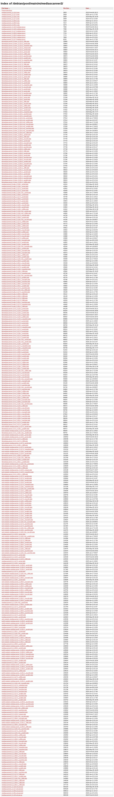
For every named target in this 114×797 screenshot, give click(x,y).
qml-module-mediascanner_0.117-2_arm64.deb (17, 478)
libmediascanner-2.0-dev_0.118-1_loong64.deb (17, 116)
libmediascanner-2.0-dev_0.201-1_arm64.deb (16, 172)
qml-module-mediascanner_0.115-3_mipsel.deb (17, 470)
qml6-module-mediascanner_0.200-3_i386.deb (16, 727)
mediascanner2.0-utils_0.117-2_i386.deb (15, 298)
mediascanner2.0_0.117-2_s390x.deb (14, 671)
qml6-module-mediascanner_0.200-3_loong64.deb (18, 656)
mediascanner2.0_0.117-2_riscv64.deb (14, 731)
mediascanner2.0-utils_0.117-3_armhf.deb (15, 197)
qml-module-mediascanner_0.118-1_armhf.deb (16, 451)
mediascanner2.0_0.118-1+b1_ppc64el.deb (15, 729)
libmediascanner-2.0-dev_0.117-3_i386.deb (15, 79)
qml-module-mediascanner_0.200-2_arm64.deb (17, 542)
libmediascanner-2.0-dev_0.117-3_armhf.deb (16, 83)
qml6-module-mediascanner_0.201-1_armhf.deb (17, 569)
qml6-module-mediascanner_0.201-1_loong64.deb (18, 654)
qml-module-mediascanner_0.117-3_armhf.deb (16, 447)
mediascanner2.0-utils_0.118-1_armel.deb (15, 186)
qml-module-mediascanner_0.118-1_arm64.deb (17, 480)
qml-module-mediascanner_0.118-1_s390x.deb (17, 501)
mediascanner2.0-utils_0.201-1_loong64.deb (16, 279)
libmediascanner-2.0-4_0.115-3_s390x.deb (15, 317)
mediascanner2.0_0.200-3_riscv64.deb (14, 755)
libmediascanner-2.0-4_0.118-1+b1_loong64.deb (17, 379)
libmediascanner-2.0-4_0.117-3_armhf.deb (15, 331)
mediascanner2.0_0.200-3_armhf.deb (13, 627)
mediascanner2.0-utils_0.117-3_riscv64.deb (15, 236)
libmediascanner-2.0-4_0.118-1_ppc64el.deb (16, 395)
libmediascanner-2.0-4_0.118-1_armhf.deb (15, 333)
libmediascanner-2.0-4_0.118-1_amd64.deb (15, 428)
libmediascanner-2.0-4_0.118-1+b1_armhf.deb (16, 339)
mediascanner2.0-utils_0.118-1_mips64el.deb (16, 269)
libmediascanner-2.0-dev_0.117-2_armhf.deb (16, 62)
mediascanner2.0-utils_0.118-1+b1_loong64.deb (17, 246)
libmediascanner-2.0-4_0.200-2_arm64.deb (15, 356)
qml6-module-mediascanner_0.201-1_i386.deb (16, 722)
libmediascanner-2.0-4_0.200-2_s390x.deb (15, 391)
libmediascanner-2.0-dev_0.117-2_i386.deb (15, 64)
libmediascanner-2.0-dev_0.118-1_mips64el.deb (17, 112)
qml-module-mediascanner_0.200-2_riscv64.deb (17, 594)
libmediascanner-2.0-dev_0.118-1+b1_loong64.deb (18, 130)
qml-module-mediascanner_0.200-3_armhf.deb (16, 505)
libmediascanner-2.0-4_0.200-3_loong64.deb (16, 399)
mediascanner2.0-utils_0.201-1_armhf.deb (15, 203)
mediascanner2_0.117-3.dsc (11, 14)
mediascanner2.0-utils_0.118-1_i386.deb (15, 271)
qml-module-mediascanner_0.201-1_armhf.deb (16, 509)
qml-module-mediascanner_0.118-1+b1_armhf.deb (18, 464)
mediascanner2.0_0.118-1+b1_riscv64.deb (15, 716)
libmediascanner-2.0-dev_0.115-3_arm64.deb (16, 50)
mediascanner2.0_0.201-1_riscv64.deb (14, 764)
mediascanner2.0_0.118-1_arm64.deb (14, 617)
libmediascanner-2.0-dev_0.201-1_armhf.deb (16, 174)
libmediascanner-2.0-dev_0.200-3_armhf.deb (16, 155)
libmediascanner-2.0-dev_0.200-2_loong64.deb (17, 143)
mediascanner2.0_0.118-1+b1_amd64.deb (15, 733)
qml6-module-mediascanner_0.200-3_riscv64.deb (17, 666)
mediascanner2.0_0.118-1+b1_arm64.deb (15, 633)
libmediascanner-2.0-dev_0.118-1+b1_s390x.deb (17, 122)
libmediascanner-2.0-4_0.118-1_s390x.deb (15, 366)
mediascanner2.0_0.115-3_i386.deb (13, 751)
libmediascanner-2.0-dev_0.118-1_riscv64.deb (16, 103)
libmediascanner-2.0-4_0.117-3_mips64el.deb (16, 346)
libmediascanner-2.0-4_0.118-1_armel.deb (15, 325)
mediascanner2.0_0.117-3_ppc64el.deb (14, 691)
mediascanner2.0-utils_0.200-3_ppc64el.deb (16, 283)
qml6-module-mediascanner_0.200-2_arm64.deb (17, 621)
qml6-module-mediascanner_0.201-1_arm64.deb (17, 629)
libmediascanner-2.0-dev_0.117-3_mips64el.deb (17, 85)
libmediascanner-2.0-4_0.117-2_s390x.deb (15, 362)
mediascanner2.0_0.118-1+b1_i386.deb (14, 778)
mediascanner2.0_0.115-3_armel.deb (13, 534)
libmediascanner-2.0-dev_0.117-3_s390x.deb (16, 81)
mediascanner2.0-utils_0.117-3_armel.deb (15, 201)
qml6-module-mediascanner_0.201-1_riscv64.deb (17, 673)
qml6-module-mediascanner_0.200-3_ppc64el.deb (18, 704)
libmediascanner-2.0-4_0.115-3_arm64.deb (15, 312)
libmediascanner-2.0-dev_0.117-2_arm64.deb (16, 66)
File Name (5, 8)
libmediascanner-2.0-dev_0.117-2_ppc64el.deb (17, 68)
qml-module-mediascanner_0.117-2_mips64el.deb (17, 449)
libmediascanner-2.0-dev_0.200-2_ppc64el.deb (17, 147)
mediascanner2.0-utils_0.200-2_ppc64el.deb (16, 281)
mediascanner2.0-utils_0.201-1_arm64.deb (15, 248)
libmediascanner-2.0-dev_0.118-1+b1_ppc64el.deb (18, 128)
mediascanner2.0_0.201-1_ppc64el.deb (14, 772)
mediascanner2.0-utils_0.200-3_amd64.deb (15, 261)
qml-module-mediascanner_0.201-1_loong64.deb (17, 588)
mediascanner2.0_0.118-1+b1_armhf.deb (15, 602)
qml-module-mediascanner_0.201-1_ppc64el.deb (17, 619)
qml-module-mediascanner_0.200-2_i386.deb (16, 640)
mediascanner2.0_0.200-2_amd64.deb (14, 768)
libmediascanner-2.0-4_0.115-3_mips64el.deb (16, 319)
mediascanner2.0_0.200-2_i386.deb (13, 782)
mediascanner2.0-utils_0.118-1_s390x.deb (15, 209)
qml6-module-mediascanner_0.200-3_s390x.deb (17, 646)
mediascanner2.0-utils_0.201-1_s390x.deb (15, 255)
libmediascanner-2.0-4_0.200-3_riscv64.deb (16, 410)
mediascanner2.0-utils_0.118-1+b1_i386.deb (16, 290)
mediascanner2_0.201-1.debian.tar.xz (13, 37)
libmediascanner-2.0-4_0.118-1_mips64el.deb (16, 348)
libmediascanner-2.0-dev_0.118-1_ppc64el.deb (17, 114)
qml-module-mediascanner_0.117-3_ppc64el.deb (17, 526)
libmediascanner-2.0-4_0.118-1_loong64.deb (16, 381)
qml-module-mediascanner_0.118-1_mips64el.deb (17, 486)
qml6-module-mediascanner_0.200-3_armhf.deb (17, 567)
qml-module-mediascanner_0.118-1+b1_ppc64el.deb (18, 553)
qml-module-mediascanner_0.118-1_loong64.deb (17, 520)
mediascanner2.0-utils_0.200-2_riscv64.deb (15, 230)
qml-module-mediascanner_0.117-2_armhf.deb (16, 443)
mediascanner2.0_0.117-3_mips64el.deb (15, 747)
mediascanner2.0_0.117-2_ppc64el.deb (14, 689)
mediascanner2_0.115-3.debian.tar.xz (13, 27)
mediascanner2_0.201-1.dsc (11, 25)
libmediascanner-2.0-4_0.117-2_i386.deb (15, 441)
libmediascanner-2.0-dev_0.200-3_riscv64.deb (16, 159)
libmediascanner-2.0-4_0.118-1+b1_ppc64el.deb (17, 404)
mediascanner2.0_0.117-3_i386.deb (13, 774)
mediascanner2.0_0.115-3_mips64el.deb (15, 712)
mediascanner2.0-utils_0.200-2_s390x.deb (15, 226)
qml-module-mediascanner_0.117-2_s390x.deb (17, 497)
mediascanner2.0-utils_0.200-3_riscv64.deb (15, 234)
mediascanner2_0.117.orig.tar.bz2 (12, 789)
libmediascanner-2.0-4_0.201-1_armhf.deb (15, 360)
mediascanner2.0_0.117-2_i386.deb (13, 762)
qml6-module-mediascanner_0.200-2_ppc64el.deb (18, 702)
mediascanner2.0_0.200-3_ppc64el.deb (14, 760)
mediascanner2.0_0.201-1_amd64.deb (14, 776)
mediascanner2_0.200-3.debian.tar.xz (13, 35)
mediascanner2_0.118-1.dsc (11, 16)
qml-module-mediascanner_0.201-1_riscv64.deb (17, 598)
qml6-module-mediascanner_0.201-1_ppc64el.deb (18, 706)
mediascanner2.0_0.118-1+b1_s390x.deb (15, 708)
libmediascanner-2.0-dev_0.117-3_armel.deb (16, 91)
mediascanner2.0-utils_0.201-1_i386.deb (15, 306)
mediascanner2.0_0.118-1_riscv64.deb (14, 743)
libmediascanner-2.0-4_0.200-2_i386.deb (15, 468)
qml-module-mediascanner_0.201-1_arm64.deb (17, 546)
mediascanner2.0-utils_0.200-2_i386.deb (15, 294)
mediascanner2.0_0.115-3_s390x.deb (14, 635)
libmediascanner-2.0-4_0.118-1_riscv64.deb (15, 377)
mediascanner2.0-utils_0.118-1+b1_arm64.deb (16, 211)
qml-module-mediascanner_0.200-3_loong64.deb (17, 582)
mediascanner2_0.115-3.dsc (11, 12)
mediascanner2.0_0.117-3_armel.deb (13, 561)
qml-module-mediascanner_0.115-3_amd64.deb (17, 511)
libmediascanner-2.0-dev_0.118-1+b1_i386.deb (17, 132)
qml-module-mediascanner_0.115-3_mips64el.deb (17, 472)
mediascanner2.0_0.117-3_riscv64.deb (14, 737)
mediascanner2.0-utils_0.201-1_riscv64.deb (15, 263)
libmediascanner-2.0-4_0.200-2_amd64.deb (15, 459)
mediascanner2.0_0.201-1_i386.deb (13, 784)
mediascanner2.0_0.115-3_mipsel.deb (14, 714)
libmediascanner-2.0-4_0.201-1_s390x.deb (15, 397)
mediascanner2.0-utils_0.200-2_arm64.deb (15, 217)
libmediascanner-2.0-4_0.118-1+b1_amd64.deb (17, 433)
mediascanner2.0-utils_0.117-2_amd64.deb (15, 267)
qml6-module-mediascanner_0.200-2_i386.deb (16, 720)
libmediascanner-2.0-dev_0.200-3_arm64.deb (16, 153)
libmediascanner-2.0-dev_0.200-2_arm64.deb (16, 134)
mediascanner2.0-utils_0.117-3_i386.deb (15, 300)
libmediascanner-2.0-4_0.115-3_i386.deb (15, 406)
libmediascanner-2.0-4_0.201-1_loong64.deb (16, 412)
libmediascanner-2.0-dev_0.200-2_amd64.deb (16, 145)
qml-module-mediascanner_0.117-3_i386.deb (16, 540)
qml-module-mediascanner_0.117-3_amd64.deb (17, 517)
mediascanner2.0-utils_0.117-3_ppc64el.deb (16, 292)
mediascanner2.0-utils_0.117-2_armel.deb (15, 190)
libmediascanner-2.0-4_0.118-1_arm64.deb (15, 344)
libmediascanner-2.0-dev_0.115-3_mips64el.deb (17, 45)
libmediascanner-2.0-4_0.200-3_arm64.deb (15, 358)
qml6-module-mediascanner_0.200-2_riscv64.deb (17, 658)
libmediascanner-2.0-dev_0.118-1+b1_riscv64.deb (17, 124)
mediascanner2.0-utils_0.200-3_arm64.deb (15, 223)
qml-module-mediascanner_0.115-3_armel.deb (16, 437)
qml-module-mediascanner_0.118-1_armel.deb (16, 435)
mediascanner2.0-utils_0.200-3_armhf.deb (15, 199)
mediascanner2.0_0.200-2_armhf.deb (13, 625)
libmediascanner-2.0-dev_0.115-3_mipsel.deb (16, 47)
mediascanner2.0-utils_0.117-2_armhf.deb (15, 188)
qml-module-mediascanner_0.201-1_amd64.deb (17, 609)
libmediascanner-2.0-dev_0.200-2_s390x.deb (16, 149)
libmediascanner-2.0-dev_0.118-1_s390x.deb (16, 105)
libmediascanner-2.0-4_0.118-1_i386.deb (15, 445)
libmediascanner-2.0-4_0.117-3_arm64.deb (15, 337)
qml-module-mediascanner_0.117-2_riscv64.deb (17, 495)
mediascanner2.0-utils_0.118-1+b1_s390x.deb (16, 213)
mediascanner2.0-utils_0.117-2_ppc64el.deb (16, 288)
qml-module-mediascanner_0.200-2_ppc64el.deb (17, 613)
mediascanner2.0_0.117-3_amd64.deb (14, 698)
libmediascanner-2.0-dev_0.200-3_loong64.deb (17, 163)
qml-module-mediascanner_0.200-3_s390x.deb (17, 586)
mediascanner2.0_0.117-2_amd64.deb (14, 693)
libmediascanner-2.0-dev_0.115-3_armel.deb (16, 52)
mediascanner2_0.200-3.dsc (11, 23)
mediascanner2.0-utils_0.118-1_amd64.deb (15, 244)
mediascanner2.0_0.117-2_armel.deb (13, 555)
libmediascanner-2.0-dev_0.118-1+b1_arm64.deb (17, 120)
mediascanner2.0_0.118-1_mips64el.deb (15, 749)
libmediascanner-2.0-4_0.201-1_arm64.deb (15, 368)
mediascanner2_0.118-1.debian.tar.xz (13, 29)
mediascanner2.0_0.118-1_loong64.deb (14, 687)
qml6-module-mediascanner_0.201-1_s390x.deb (17, 664)
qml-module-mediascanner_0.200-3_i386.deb (16, 637)
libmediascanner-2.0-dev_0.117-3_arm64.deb (16, 89)
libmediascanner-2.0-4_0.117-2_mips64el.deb (16, 327)
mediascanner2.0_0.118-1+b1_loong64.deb (15, 683)
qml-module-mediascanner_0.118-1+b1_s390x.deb (18, 528)
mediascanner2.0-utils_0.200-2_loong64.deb (16, 250)
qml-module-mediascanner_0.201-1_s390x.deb (17, 590)
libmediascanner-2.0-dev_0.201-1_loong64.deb (17, 176)
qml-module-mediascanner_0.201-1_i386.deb (16, 642)
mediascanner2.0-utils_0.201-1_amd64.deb (15, 286)
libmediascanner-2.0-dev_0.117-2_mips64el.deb (17, 60)
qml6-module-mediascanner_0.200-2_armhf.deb (17, 565)
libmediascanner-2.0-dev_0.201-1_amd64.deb (16, 180)
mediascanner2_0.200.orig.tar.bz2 (12, 791)
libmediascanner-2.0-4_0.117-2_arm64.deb (15, 335)
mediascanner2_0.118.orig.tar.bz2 (12, 787)
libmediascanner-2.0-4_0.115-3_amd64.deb (15, 383)
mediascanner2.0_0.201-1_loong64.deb (14, 741)
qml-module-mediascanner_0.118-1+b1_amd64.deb (18, 536)
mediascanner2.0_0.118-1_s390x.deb (14, 679)
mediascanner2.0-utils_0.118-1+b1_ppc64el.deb (17, 275)
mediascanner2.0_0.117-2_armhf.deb (13, 571)
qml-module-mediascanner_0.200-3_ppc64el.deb (17, 611)
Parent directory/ (7, 10)
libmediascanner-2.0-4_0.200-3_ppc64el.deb (16, 418)
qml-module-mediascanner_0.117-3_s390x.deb (17, 493)
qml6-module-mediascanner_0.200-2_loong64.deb (18, 650)
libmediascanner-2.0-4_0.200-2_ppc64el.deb (16, 416)
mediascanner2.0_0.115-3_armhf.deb (13, 557)
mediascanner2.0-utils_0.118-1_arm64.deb (15, 207)
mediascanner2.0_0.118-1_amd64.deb (14, 700)
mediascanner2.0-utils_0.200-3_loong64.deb (16, 252)
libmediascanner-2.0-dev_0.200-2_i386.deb (15, 136)
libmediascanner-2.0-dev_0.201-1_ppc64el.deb (17, 178)
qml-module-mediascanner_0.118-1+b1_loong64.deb (18, 522)
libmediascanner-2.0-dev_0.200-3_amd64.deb (16, 161)
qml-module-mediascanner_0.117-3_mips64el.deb (17, 484)
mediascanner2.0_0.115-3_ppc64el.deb (14, 710)
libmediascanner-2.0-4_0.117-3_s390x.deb (15, 364)
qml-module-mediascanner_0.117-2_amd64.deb (17, 513)
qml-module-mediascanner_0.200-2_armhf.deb (16, 503)
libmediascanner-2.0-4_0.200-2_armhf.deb (15, 350)
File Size (66, 8)
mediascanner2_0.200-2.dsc (11, 21)
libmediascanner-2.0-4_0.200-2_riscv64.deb (16, 408)
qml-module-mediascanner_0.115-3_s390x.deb (17, 490)
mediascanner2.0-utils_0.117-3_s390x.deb (15, 238)
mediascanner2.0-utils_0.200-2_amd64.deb (15, 257)
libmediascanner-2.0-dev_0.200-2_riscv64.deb (16, 139)
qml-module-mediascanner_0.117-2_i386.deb (16, 538)
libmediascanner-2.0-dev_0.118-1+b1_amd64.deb (17, 126)
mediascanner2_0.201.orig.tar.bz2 (12, 793)
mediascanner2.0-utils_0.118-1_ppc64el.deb (16, 265)
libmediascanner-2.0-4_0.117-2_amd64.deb (15, 424)
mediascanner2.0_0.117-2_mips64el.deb (15, 685)
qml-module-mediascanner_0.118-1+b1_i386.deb (17, 573)
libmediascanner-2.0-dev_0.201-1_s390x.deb (16, 182)
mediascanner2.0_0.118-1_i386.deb (13, 770)
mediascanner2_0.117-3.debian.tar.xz (13, 39)
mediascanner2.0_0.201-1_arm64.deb (14, 662)
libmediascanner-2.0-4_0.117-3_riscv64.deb (15, 375)
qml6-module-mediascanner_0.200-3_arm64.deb (17, 623)
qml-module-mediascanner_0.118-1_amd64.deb (17, 515)
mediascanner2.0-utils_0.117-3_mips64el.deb (16, 304)
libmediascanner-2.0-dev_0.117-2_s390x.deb (16, 72)
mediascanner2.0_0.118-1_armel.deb (13, 563)
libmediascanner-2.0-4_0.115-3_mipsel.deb (15, 315)
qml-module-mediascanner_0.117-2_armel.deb (16, 426)
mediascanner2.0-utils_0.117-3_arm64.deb (15, 242)
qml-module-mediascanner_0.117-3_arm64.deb (17, 476)
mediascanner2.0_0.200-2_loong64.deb (14, 724)
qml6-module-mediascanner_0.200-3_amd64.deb (17, 675)
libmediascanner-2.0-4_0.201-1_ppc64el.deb (16, 420)
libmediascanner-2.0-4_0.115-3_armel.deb (15, 308)
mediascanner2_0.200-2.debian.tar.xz (13, 33)
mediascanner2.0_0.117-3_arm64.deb (14, 615)
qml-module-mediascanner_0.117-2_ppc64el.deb (17, 524)
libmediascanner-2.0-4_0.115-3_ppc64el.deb (16, 354)
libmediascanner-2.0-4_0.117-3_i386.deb (15, 439)
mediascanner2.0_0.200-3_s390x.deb (14, 739)
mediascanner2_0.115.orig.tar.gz (12, 795)
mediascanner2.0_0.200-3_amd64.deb (14, 766)
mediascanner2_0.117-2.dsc (11, 18)
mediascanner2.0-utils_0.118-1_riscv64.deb (15, 205)
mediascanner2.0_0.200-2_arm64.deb (14, 648)
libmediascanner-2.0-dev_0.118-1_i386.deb (15, 101)
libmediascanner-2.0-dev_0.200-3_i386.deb (15, 151)
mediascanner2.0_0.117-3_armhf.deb (13, 575)
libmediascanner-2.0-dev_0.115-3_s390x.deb (16, 54)
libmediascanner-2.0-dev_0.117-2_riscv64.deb (16, 70)
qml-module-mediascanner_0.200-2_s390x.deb (17, 584)
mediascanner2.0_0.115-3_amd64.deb (14, 660)
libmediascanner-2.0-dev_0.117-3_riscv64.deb (16, 87)
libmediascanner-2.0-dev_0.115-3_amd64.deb (16, 58)
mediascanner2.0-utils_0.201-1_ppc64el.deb (16, 302)
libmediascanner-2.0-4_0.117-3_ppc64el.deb (16, 389)
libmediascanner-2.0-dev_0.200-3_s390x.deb (16, 166)
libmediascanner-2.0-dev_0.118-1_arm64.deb (16, 110)
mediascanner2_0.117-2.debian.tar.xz (13, 31)
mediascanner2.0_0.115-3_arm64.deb (14, 596)
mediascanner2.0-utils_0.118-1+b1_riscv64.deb (17, 219)
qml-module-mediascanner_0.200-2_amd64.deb (17, 604)
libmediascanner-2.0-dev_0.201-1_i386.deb (15, 168)
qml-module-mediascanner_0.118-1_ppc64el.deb (17, 530)
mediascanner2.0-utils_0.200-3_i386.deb (15, 296)
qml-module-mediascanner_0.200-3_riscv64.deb (17, 592)
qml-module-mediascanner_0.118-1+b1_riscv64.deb (18, 532)
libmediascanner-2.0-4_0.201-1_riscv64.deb (16, 414)
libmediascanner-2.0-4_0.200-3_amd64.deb (15, 455)
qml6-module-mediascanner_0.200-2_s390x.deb (17, 652)
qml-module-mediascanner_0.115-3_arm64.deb (17, 482)
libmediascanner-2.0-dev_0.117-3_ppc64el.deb (17, 93)
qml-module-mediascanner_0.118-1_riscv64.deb (17, 507)
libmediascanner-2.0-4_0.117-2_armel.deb (15, 323)
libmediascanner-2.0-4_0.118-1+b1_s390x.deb (16, 370)
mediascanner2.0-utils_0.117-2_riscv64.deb (15, 215)
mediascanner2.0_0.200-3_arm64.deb (14, 644)
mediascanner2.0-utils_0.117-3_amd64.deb (15, 277)
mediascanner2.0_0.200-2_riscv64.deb (14, 753)
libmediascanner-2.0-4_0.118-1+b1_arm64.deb (16, 341)
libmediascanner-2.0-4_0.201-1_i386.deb (15, 474)
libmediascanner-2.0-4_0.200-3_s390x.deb (15, 393)
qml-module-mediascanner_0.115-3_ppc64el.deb (17, 551)
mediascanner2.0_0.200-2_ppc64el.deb (14, 758)
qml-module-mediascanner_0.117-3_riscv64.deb (17, 499)
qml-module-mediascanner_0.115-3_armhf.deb (16, 453)
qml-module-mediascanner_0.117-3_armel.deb (16, 430)
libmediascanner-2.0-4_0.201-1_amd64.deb (15, 462)
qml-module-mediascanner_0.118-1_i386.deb (16, 548)
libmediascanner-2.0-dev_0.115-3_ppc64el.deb (17, 56)
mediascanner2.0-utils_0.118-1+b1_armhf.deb (16, 192)
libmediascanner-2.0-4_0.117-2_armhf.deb (15, 329)
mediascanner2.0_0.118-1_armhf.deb (13, 579)
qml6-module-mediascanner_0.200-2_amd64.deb (17, 669)
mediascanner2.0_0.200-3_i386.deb (13, 780)
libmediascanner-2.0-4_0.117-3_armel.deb (15, 321)
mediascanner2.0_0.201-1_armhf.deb (13, 631)
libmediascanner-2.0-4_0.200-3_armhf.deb (15, 352)
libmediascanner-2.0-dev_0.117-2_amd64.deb (16, 74)
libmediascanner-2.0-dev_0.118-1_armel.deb (16, 97)
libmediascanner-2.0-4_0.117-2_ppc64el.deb (16, 385)
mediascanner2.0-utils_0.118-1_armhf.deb (15, 184)
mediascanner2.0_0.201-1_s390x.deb (14, 745)
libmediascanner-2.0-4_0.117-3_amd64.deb (15, 422)
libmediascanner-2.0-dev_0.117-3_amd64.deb (16, 95)
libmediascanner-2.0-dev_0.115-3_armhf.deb (16, 43)
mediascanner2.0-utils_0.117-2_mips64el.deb (16, 273)
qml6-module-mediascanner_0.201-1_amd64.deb (17, 681)
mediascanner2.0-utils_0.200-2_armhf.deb (15, 194)
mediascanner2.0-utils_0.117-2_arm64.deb (15, 228)
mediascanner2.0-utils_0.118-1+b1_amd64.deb (17, 259)
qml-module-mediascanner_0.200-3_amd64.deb (17, 600)
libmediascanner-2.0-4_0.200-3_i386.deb (15, 466)
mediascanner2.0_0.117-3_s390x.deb (14, 677)
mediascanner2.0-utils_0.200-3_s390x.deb (15, 232)
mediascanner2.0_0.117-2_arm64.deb (14, 606)
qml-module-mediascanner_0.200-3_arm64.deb (17, 544)
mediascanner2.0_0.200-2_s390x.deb (14, 735)
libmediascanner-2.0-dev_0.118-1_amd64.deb (16, 107)
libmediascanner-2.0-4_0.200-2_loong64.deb (16, 401)
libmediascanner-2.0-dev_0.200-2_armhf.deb (16, 141)
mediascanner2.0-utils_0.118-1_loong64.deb (16, 240)
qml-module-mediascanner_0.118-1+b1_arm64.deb (18, 488)
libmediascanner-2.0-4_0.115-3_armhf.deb (15, 310)
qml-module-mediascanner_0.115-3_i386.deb (16, 559)
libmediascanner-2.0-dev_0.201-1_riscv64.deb (16, 170)
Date (87, 8)
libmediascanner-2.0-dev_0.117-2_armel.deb (16, 76)
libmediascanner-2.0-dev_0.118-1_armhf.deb (16, 99)
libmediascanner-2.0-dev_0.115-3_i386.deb (15, 41)
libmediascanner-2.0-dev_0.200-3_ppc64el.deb (17, 157)
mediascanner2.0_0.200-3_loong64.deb (14, 718)
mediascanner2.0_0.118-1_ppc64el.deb (14, 695)
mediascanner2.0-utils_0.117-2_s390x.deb (15, 221)
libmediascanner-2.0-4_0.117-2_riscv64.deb (15, 372)
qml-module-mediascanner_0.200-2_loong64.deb (17, 577)
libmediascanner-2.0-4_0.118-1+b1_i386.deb (16, 457)
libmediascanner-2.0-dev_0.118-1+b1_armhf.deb (17, 118)
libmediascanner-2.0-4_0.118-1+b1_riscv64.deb (17, 387)
